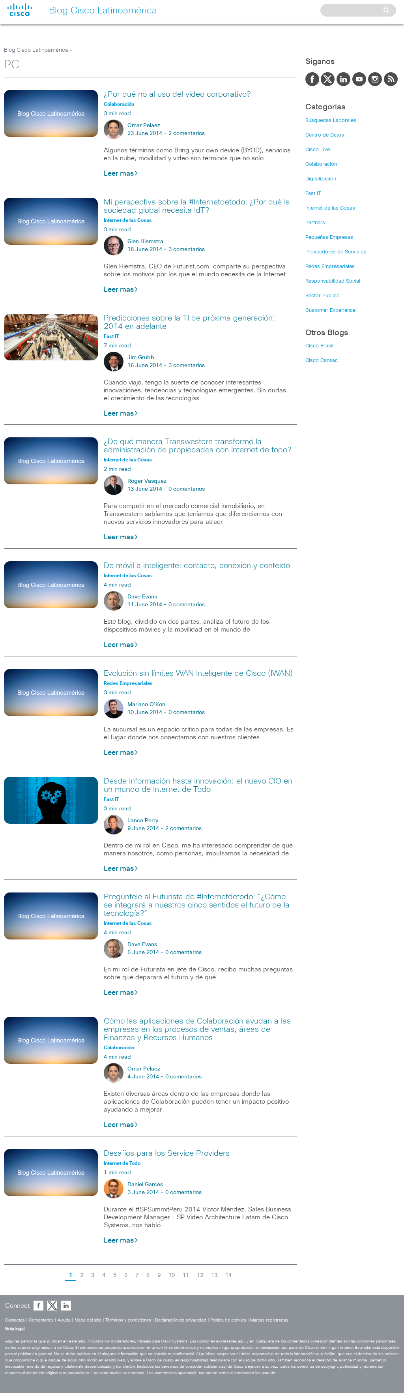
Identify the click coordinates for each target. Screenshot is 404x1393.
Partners (315, 222)
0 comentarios (186, 489)
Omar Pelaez (143, 125)
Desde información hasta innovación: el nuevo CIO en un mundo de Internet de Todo (198, 785)
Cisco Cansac (321, 360)
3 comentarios (186, 249)
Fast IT (313, 193)
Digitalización (320, 179)
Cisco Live (317, 149)
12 (200, 1275)
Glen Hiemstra (145, 241)
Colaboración (321, 164)
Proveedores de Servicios (336, 252)
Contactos (15, 1320)
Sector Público (322, 295)
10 (171, 1275)
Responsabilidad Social (332, 281)
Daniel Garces (145, 1184)
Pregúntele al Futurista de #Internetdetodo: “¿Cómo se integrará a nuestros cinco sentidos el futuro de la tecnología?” (197, 905)
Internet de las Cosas (330, 208)
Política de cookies (228, 1320)
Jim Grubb (140, 357)
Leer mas (119, 173)
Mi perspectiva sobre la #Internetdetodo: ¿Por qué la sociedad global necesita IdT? (197, 206)
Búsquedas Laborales (330, 120)
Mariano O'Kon (146, 704)
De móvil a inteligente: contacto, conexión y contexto (197, 566)
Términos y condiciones (128, 1320)
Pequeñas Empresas (329, 237)
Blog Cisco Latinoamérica (36, 50)
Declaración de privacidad (180, 1320)
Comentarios (41, 1320)
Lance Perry (142, 820)
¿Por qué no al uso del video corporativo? (177, 94)
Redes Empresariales (330, 266)
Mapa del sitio (88, 1320)
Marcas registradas (269, 1320)
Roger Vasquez (146, 481)
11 (186, 1275)
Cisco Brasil (319, 346)
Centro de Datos (324, 135)
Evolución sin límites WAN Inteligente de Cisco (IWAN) (198, 673)
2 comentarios (186, 133)
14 (228, 1275)
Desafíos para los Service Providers (167, 1153)
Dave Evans (142, 597)
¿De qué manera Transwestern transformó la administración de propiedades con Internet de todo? (197, 446)
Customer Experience (330, 310)
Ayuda (64, 1320)
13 (214, 1275)
